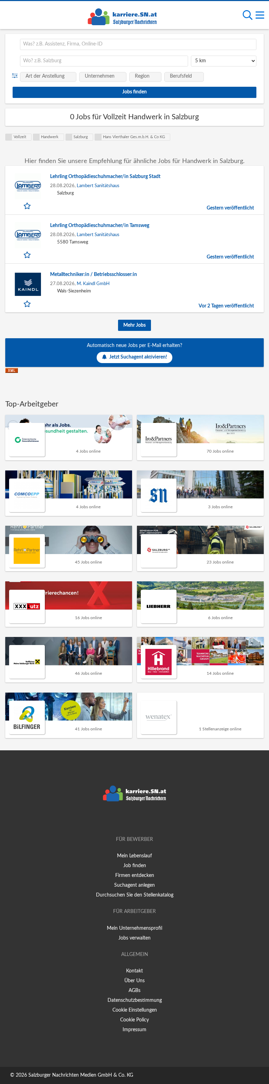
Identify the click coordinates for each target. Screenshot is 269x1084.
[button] (16, 76)
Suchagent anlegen (134, 885)
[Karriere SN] (122, 15)
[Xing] (136, 819)
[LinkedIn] (146, 819)
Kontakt (134, 971)
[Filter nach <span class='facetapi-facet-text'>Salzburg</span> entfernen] (69, 137)
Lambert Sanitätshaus (98, 186)
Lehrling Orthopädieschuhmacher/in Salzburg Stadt (105, 176)
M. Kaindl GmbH (93, 284)
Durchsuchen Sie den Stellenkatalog (134, 895)
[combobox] (138, 44)
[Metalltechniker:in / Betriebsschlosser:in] (27, 284)
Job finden (134, 865)
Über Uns (134, 980)
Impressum (134, 1029)
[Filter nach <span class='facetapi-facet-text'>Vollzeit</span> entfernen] (9, 137)
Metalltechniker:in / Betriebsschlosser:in (93, 274)
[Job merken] (27, 206)
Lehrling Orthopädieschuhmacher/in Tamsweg (99, 225)
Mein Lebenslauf (134, 855)
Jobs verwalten (134, 938)
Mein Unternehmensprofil (134, 928)
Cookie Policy (134, 1020)
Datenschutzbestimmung (135, 1000)
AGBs (134, 990)
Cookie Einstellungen (134, 1010)
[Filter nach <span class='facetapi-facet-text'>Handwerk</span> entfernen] (36, 137)
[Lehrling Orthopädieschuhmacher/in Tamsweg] (27, 235)
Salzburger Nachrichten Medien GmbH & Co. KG (80, 1075)
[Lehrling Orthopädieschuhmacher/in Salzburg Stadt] (27, 186)
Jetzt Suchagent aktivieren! (138, 357)
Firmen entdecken (134, 875)
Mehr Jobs (134, 325)
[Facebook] (124, 819)
